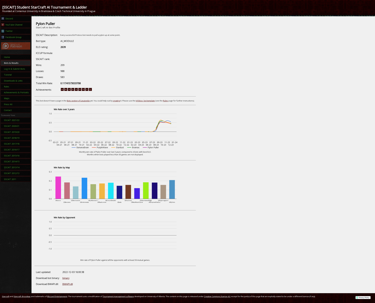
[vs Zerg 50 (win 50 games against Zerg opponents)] (66, 90)
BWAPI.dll (67, 284)
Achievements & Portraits (16, 92)
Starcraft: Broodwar (22, 296)
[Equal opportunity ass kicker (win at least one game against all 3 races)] (90, 90)
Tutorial (8, 74)
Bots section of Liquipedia (78, 100)
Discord (9, 18)
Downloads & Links (13, 80)
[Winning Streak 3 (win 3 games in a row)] (83, 90)
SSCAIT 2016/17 (11, 149)
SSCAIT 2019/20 (11, 132)
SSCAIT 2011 (10, 179)
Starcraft (5, 296)
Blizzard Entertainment (57, 296)
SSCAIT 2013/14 (11, 167)
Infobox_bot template (145, 100)
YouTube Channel (13, 24)
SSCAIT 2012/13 (11, 173)
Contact (8, 110)
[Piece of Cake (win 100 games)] (69, 90)
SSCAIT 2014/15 (11, 161)
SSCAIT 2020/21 (11, 126)
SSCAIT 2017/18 (11, 143)
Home (7, 57)
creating (116, 100)
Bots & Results (11, 63)
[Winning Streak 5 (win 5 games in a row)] (80, 90)
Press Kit (8, 104)
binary (65, 278)
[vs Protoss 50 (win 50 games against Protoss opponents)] (62, 90)
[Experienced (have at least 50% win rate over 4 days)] (87, 90)
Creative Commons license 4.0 (217, 296)
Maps (6, 98)
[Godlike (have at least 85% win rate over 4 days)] (73, 90)
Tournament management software (118, 296)
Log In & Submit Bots (14, 68)
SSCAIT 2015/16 (11, 155)
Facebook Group (13, 37)
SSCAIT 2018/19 (11, 137)
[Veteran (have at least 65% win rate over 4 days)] (76, 90)
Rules (6, 86)
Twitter (9, 31)
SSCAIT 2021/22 (11, 120)
